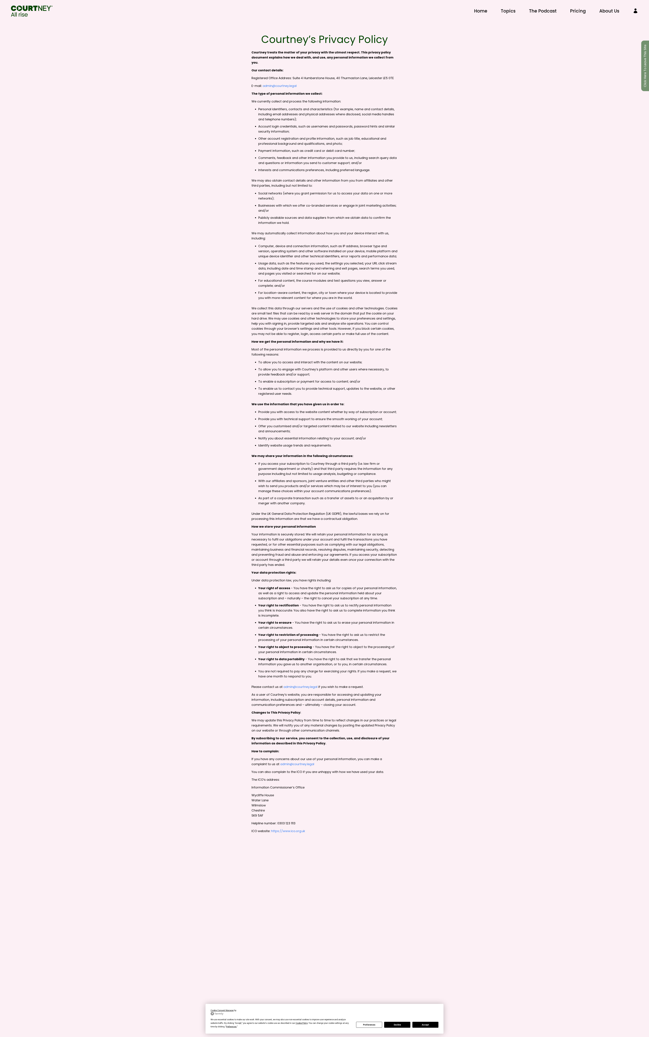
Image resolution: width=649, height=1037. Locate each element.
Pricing (578, 11)
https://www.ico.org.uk (288, 831)
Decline (397, 1025)
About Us (609, 11)
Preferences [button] (231, 1027)
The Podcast (543, 11)
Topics (508, 11)
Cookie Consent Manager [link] (222, 1010)
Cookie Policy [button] (302, 1023)
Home (480, 11)
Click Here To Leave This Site (645, 66)
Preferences (369, 1025)
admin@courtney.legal (280, 86)
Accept (425, 1025)
